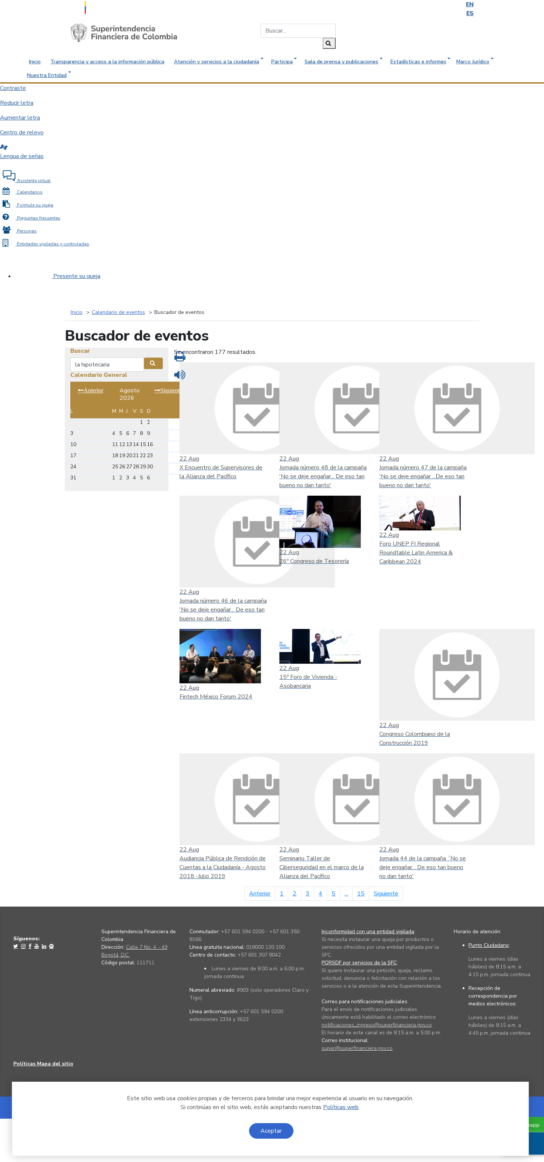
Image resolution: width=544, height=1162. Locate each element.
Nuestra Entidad (47, 75)
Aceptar (271, 1131)
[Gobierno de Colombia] (103, 7)
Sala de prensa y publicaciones (341, 61)
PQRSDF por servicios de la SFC (359, 962)
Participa (282, 61)
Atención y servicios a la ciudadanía (216, 61)
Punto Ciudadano (489, 945)
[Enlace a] (16, 946)
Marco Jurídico (472, 61)
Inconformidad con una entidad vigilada (368, 931)
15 (361, 894)
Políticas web (341, 1107)
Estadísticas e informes (418, 61)
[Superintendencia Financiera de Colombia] (123, 33)
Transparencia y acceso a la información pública (107, 61)
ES (470, 13)
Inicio (35, 61)
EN (470, 4)
